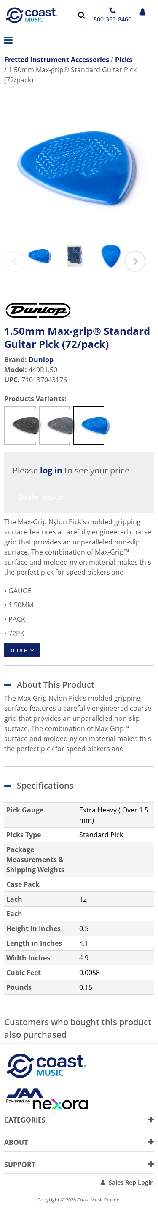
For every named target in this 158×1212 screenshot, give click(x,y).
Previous (14, 261)
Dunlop (41, 359)
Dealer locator (41, 497)
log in (51, 470)
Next (134, 261)
